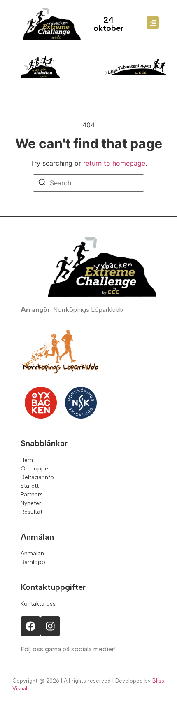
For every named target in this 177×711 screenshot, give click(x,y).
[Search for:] (88, 183)
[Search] (42, 183)
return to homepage (114, 163)
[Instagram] (50, 626)
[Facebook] (30, 626)
